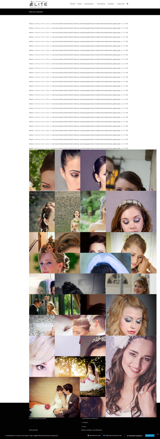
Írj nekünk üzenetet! (39, 418)
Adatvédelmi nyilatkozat (90, 418)
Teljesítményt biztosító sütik (113, 435)
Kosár (84, 426)
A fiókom (85, 422)
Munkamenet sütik (95, 435)
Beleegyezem (149, 435)
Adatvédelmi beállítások (135, 435)
